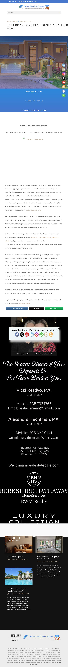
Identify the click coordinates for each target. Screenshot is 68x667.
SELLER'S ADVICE (24, 594)
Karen (9, 559)
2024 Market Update (15, 556)
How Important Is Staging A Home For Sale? (48, 557)
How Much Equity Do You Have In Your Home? (17, 590)
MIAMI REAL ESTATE (26, 21)
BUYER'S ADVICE (12, 21)
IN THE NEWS (23, 559)
